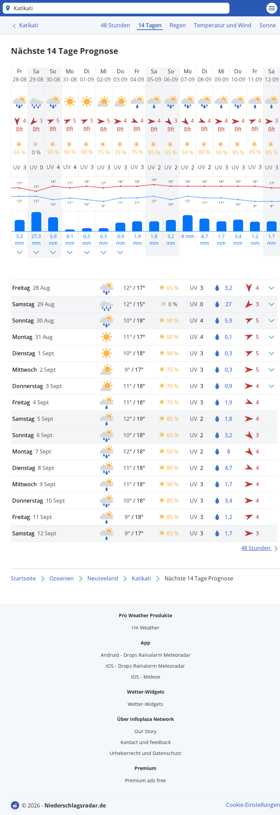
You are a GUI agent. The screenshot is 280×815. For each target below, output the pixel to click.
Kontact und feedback (146, 742)
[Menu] (271, 8)
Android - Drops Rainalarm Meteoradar (146, 655)
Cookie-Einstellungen (253, 805)
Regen (178, 25)
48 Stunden (115, 25)
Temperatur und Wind (222, 25)
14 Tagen (150, 25)
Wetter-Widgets (145, 704)
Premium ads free (145, 780)
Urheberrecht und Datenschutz (145, 753)
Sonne (268, 25)
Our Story (145, 731)
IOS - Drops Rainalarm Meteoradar (145, 666)
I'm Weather (145, 627)
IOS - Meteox (145, 676)
